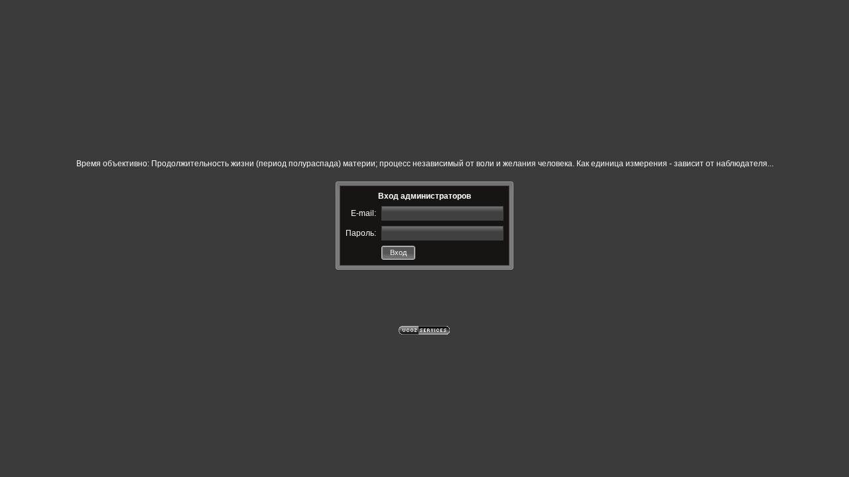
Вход (398, 252)
